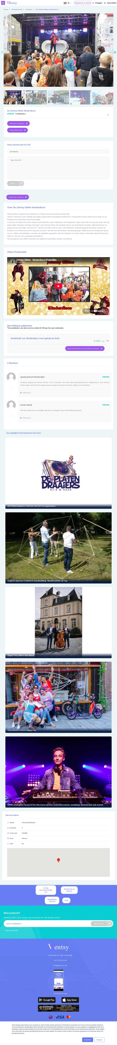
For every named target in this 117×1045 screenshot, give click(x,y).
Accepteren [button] (87, 1040)
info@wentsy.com (60, 965)
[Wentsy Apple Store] (70, 1000)
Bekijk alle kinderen (16, 197)
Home (6, 9)
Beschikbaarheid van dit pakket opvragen (84, 348)
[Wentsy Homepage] (12, 3)
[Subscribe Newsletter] (58, 924)
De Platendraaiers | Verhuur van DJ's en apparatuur (32, 506)
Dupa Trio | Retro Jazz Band (21, 655)
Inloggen (98, 3)
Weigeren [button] (99, 1040)
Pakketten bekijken (17, 123)
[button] (58, 860)
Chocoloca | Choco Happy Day (22, 730)
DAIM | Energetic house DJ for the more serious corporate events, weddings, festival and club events (55, 805)
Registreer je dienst (83, 3)
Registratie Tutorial (52, 900)
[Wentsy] (58, 473)
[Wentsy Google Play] (46, 1000)
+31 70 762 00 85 (60, 960)
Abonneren (98, 924)
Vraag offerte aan (16, 130)
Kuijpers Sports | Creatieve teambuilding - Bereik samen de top (37, 581)
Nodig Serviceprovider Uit (45, 890)
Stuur (13, 183)
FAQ (66, 900)
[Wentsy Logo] (58, 947)
